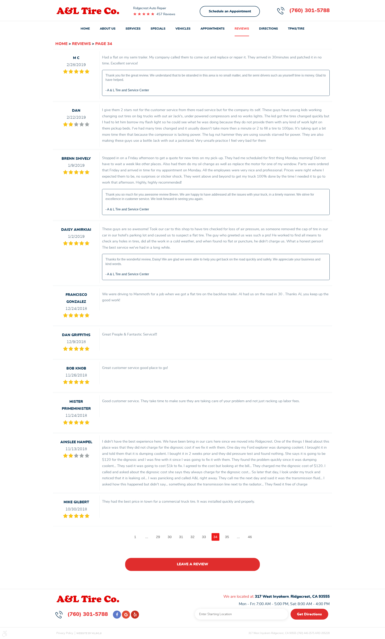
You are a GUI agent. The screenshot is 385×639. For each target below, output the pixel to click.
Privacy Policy (64, 633)
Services (133, 28)
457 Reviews (165, 14)
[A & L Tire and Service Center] (87, 11)
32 (192, 537)
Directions (268, 28)
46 (250, 537)
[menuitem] (85, 29)
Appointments (213, 28)
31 (181, 537)
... (146, 537)
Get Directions (309, 614)
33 (204, 537)
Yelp (135, 615)
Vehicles (182, 28)
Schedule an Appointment (230, 11)
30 (170, 537)
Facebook (117, 615)
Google (126, 615)
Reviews (242, 28)
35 (227, 537)
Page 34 (103, 44)
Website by (89, 633)
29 (158, 537)
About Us (108, 28)
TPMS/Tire (296, 28)
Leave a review (192, 564)
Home (85, 28)
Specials (158, 28)
